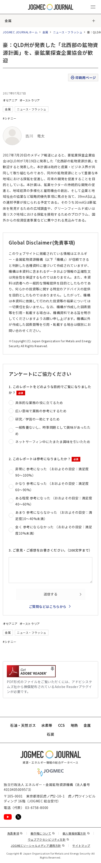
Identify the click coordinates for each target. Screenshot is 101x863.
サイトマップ (81, 845)
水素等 (46, 725)
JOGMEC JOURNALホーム (20, 32)
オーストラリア (29, 100)
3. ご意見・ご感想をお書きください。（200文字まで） (50, 550)
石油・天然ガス (23, 725)
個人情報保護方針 (76, 833)
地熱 (74, 725)
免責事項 (15, 833)
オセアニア (10, 100)
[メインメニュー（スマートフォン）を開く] (93, 7)
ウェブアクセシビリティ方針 (48, 839)
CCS (61, 725)
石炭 (50, 734)
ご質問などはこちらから (47, 606)
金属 (8, 20)
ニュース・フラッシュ (67, 32)
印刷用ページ (85, 77)
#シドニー (9, 118)
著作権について (43, 833)
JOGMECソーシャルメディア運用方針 (38, 845)
